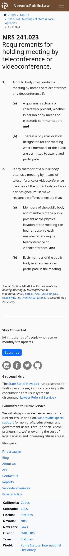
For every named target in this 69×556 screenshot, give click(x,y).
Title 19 (24, 15)
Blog (5, 458)
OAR (24, 533)
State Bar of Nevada (22, 384)
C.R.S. (25, 509)
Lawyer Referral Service (37, 397)
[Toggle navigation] (61, 6)
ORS (32, 533)
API (4, 470)
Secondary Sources (16, 488)
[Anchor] (46, 93)
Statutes (27, 515)
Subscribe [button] (12, 352)
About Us (9, 464)
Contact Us (10, 476)
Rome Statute (30, 545)
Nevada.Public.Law (31, 5)
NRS (13, 15)
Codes (25, 503)
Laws (24, 527)
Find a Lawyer (12, 451)
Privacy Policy (12, 494)
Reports (8, 482)
